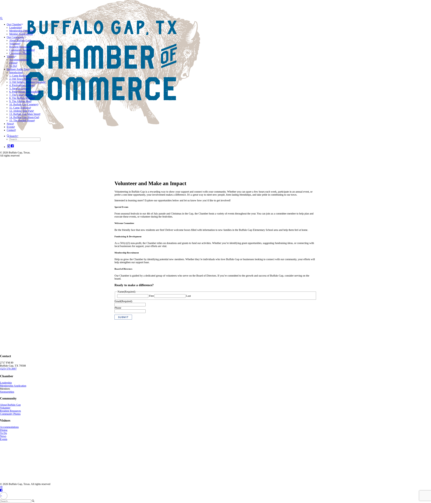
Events (10, 126)
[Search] (1, 18)
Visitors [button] (11, 56)
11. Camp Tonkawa (19, 107)
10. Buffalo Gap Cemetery (23, 104)
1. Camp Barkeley (19, 75)
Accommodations (18, 59)
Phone (117, 307)
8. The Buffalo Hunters (21, 98)
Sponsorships (7, 391)
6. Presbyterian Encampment (24, 91)
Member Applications (20, 34)
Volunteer (14, 43)
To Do (12, 66)
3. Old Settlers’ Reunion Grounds (27, 82)
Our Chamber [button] (14, 24)
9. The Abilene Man (20, 101)
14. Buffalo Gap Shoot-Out (23, 117)
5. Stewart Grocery (19, 88)
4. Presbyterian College (21, 85)
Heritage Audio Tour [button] (18, 69)
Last (188, 295)
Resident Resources (19, 46)
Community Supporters (21, 50)
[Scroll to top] (3, 495)
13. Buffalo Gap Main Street (24, 114)
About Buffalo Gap (19, 40)
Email (123, 301)
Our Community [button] (15, 37)
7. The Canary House (20, 94)
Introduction (15, 72)
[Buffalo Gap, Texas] (24, 8)
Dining (13, 62)
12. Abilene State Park (21, 110)
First (151, 295)
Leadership (15, 27)
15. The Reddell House (21, 120)
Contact (11, 130)
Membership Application (13, 385)
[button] (12, 146)
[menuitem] (28, 29)
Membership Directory (21, 30)
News (10, 123)
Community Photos (19, 53)
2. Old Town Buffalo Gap (23, 78)
